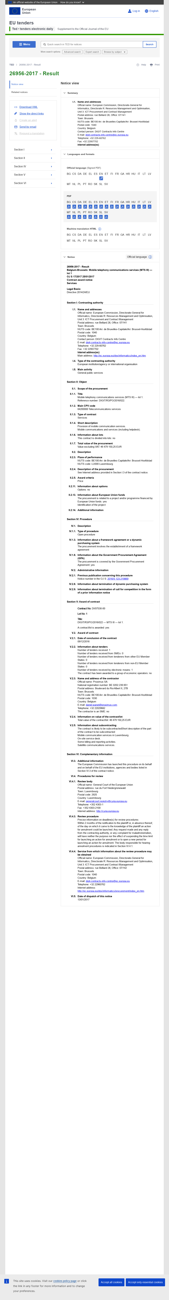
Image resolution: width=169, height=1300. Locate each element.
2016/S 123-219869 (117, 578)
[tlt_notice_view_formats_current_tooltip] (150, 257)
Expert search (92, 52)
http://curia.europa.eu (107, 811)
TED (11, 64)
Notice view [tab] (17, 84)
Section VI (20, 183)
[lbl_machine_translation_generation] (99, 229)
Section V (19, 174)
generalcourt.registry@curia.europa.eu (106, 801)
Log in (136, 11)
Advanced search (72, 52)
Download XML (28, 107)
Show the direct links (31, 113)
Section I (19, 149)
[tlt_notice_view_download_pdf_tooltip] (69, 206)
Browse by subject (113, 52)
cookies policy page (65, 1281)
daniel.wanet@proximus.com (101, 704)
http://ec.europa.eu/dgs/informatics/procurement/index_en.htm (111, 891)
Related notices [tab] (19, 92)
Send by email (27, 126)
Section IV (20, 166)
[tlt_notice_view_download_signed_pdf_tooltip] (101, 178)
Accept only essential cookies (145, 1282)
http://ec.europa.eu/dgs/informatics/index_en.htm (120, 355)
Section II (19, 158)
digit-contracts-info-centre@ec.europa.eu (106, 135)
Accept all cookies (111, 1282)
